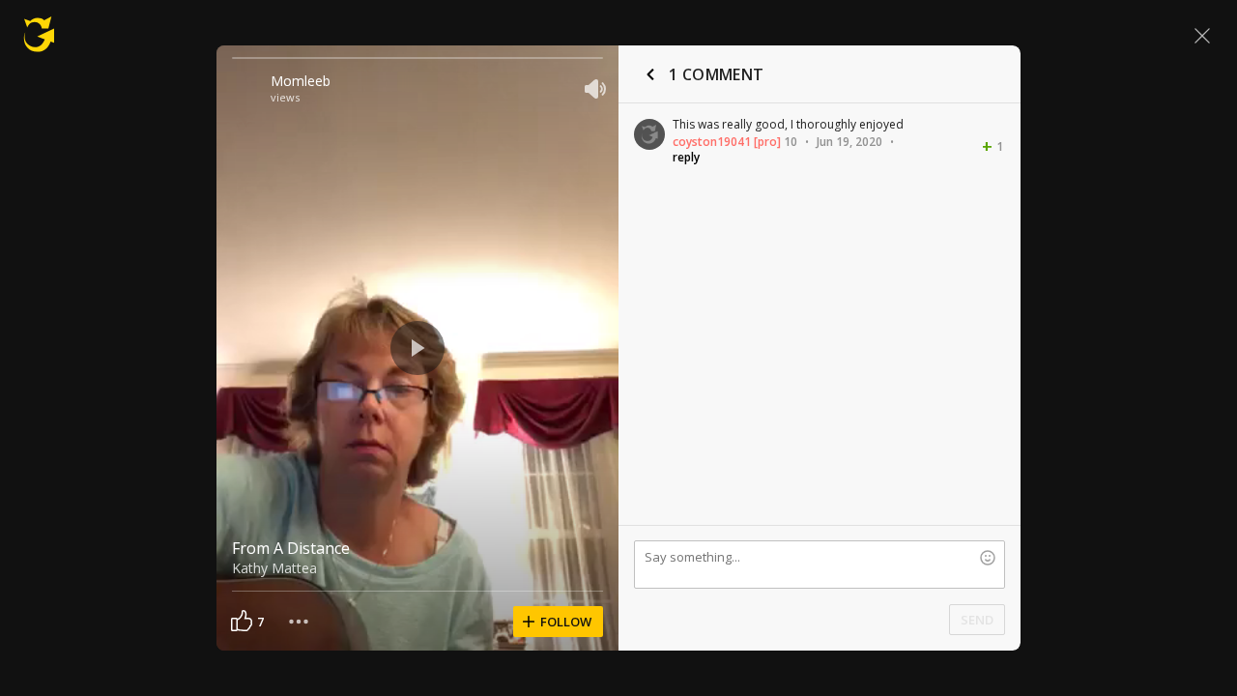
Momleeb (301, 81)
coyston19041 (712, 141)
